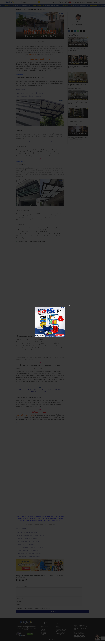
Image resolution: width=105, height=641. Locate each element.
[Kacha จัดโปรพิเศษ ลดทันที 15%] (50, 307)
